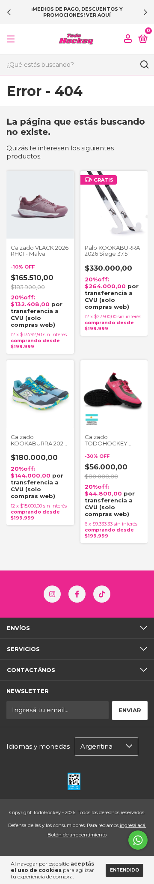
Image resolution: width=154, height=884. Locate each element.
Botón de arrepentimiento (77, 835)
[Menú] (12, 39)
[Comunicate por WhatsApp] (138, 840)
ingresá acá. (133, 825)
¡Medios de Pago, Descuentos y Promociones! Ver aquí (77, 12)
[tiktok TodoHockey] (101, 594)
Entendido (124, 870)
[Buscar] (144, 64)
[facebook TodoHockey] (77, 594)
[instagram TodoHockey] (52, 594)
